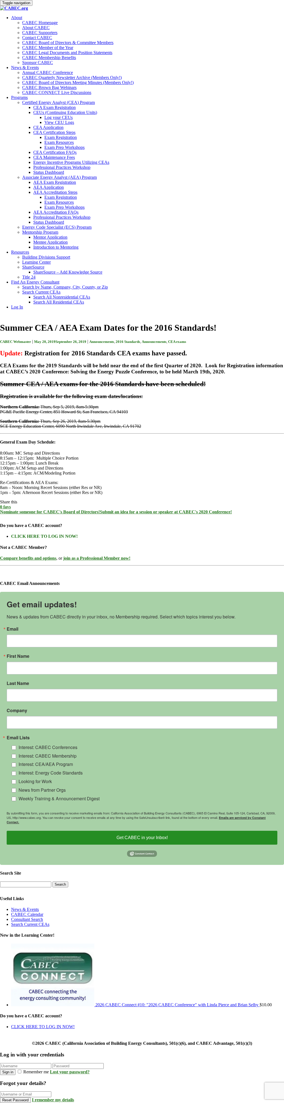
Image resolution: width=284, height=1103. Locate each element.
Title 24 (29, 277)
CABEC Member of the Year (47, 47)
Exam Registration (60, 137)
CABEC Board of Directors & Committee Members (67, 42)
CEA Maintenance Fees (54, 157)
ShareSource (33, 267)
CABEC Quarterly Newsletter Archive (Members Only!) (72, 77)
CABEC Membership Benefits (49, 57)
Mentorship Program (40, 232)
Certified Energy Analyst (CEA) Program (58, 102)
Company (17, 710)
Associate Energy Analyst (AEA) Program (59, 177)
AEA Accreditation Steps (55, 192)
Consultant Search (27, 919)
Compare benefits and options (28, 558)
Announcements (101, 342)
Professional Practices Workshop (61, 167)
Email (12, 629)
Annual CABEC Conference (47, 72)
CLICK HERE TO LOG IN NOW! (44, 536)
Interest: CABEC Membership (48, 756)
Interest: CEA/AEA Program (46, 764)
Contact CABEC (37, 37)
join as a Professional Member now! (96, 558)
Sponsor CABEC (37, 62)
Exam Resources (59, 142)
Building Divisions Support (46, 257)
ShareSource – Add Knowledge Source (67, 272)
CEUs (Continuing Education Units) (65, 112)
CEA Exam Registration (54, 107)
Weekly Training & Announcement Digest (59, 798)
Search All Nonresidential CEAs (61, 297)
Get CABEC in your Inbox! (142, 837)
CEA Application (48, 127)
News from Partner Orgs (42, 790)
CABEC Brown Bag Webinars (49, 87)
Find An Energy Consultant (35, 282)
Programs (19, 97)
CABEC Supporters (39, 32)
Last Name (18, 683)
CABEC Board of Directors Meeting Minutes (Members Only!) (78, 82)
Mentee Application (50, 242)
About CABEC (36, 27)
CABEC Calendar (27, 914)
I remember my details (53, 1099)
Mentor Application (50, 237)
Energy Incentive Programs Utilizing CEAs (71, 162)
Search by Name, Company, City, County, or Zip (65, 287)
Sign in (7, 1072)
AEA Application (48, 187)
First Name (18, 656)
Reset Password (15, 1100)
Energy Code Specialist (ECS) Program (57, 227)
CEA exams (177, 342)
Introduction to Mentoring (55, 247)
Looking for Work (35, 781)
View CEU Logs (59, 122)
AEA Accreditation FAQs (55, 212)
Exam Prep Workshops (64, 147)
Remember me (36, 1071)
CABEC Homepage (40, 22)
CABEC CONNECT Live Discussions (56, 92)
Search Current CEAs (41, 292)
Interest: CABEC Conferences (48, 747)
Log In (17, 307)
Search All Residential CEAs (58, 302)
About (16, 17)
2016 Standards (128, 342)
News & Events (25, 67)
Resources (20, 252)
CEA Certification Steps (54, 132)
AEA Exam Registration (54, 182)
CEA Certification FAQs (55, 152)
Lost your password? (70, 1071)
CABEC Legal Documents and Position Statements (67, 52)
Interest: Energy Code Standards (51, 773)
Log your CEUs (58, 117)
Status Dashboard (48, 172)
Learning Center (36, 262)
